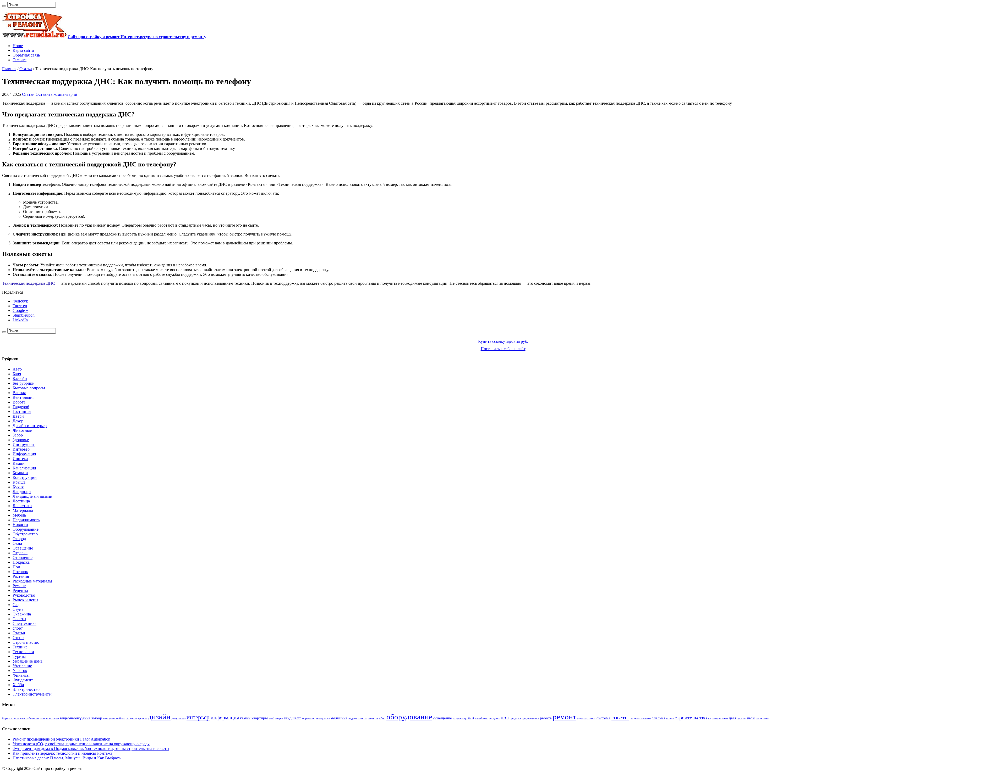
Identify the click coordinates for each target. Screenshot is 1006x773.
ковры (279, 718)
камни (245, 718)
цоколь (741, 718)
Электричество (26, 689)
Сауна (18, 609)
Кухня (18, 487)
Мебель (19, 515)
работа (546, 718)
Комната (20, 472)
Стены (18, 637)
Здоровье (21, 440)
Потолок (20, 571)
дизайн (159, 717)
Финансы (21, 675)
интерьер (198, 717)
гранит (142, 718)
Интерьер (21, 449)
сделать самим (586, 718)
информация (225, 717)
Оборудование (26, 529)
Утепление (22, 666)
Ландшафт (22, 491)
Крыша (19, 482)
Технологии (23, 651)
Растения (21, 576)
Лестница (21, 501)
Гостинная (22, 411)
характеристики (718, 718)
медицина (339, 718)
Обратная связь (26, 55)
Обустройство (25, 534)
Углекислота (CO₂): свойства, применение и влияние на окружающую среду (81, 744)
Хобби (18, 684)
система (603, 718)
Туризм (19, 656)
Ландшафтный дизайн (32, 496)
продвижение (530, 718)
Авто (17, 369)
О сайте (19, 60)
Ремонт (19, 586)
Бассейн (20, 378)
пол (505, 717)
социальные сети (640, 718)
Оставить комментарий (56, 94)
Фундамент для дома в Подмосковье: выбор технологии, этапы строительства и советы (91, 748)
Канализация (24, 468)
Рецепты (20, 590)
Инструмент (24, 444)
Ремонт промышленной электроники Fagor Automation (61, 739)
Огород (19, 538)
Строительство (26, 642)
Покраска (21, 562)
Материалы (23, 510)
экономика (762, 718)
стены (670, 718)
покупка (494, 718)
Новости (20, 524)
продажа (515, 718)
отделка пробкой (463, 718)
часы (751, 718)
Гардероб (21, 407)
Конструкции (25, 477)
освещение (442, 718)
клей (271, 718)
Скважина (22, 614)
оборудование (409, 717)
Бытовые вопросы (29, 388)
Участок (20, 670)
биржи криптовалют (15, 718)
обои (382, 718)
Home (18, 45)
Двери (18, 416)
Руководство (24, 595)
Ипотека (20, 458)
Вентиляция (23, 397)
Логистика (22, 505)
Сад (16, 604)
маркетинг (308, 718)
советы (620, 717)
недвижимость (357, 718)
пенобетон (481, 718)
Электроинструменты (32, 694)
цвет (732, 718)
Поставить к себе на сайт (503, 348)
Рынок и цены (25, 600)
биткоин (34, 718)
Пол (16, 567)
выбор (96, 718)
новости (373, 718)
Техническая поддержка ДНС (28, 283)
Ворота (19, 402)
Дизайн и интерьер (30, 425)
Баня (17, 374)
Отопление (22, 557)
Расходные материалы (32, 581)
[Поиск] (4, 6)
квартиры (260, 718)
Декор (18, 421)
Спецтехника (24, 623)
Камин (19, 463)
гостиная (131, 718)
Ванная (19, 392)
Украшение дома (27, 661)
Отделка (20, 553)
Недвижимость (26, 520)
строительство (691, 717)
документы (178, 718)
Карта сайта (23, 50)
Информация (24, 454)
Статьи (25, 68)
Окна (17, 543)
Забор (18, 435)
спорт (18, 628)
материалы (323, 718)
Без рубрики (24, 383)
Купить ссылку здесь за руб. (503, 341)
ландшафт (292, 718)
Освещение (23, 548)
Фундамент (23, 680)
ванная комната (49, 718)
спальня (658, 718)
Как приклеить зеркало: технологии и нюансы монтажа (62, 753)
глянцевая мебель (114, 718)
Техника (20, 647)
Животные (22, 430)
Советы (19, 619)
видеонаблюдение (75, 718)
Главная (9, 68)
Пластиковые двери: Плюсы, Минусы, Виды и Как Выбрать (67, 758)
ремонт (564, 717)
